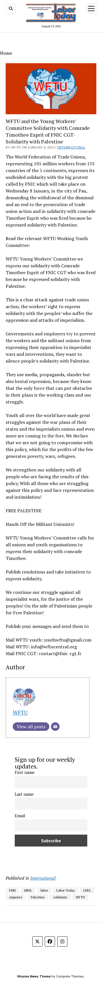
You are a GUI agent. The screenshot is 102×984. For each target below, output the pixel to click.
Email (20, 815)
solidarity (60, 897)
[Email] (55, 726)
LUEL (87, 890)
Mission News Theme (34, 976)
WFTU (20, 712)
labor (44, 890)
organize (15, 897)
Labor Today (65, 890)
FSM (12, 890)
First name (25, 772)
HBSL (28, 890)
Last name (24, 794)
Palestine (38, 897)
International (71, 147)
